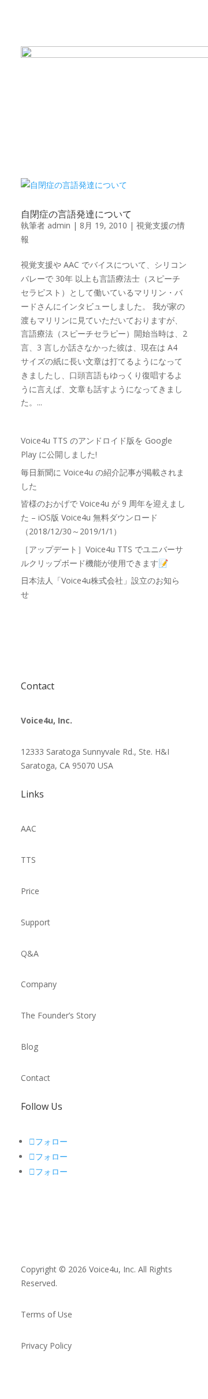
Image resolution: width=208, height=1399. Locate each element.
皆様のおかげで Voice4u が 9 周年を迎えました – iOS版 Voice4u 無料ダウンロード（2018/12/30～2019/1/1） (103, 517)
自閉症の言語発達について (76, 214)
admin (58, 225)
